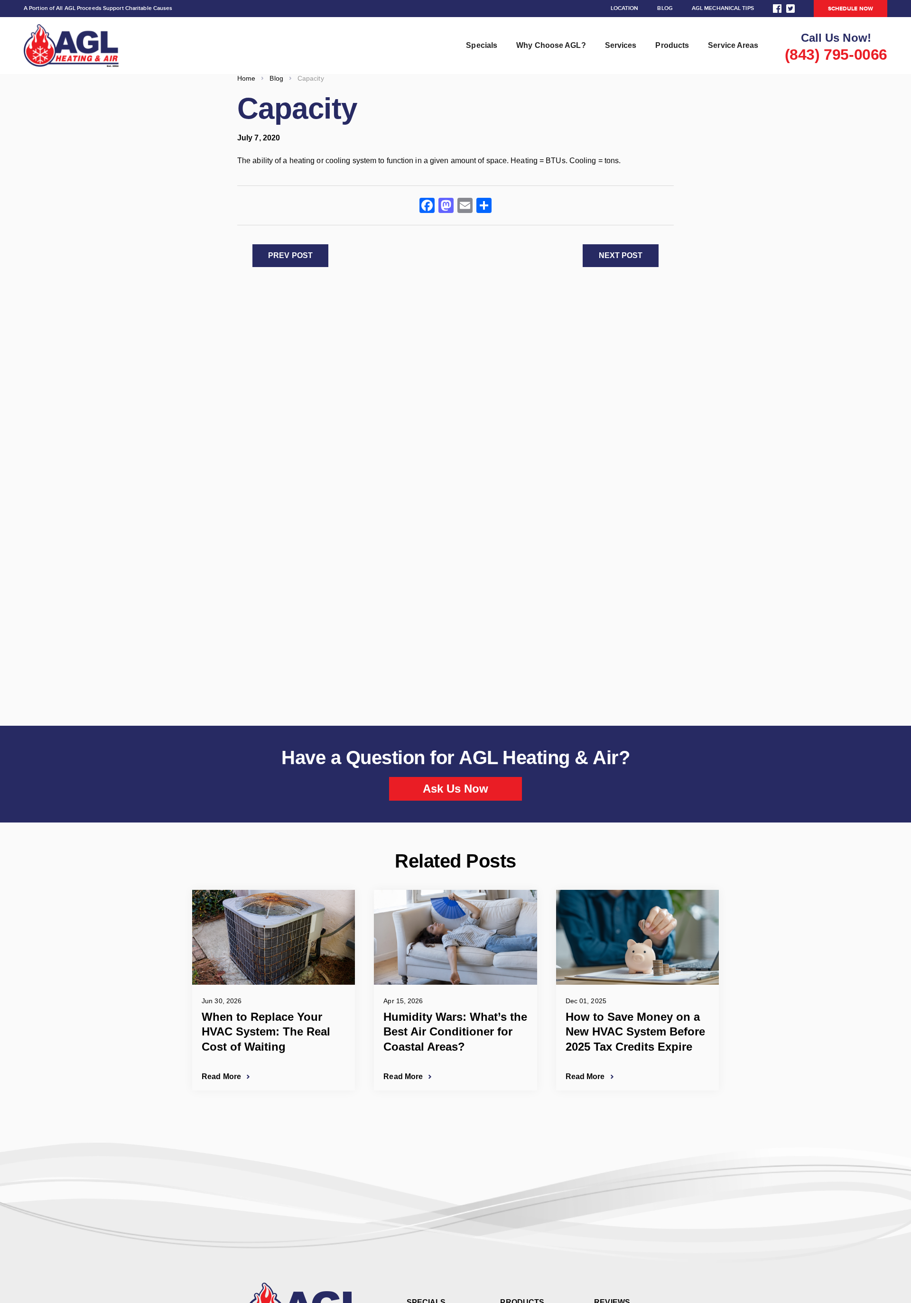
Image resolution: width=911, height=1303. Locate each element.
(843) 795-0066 (836, 54)
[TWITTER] (790, 8)
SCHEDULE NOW (850, 8)
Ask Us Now (456, 788)
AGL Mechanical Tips (723, 8)
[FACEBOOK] (777, 8)
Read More (221, 1076)
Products (672, 45)
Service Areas (733, 45)
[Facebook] (427, 206)
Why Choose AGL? (551, 45)
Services (621, 45)
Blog (664, 8)
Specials (481, 45)
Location (625, 8)
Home (246, 78)
